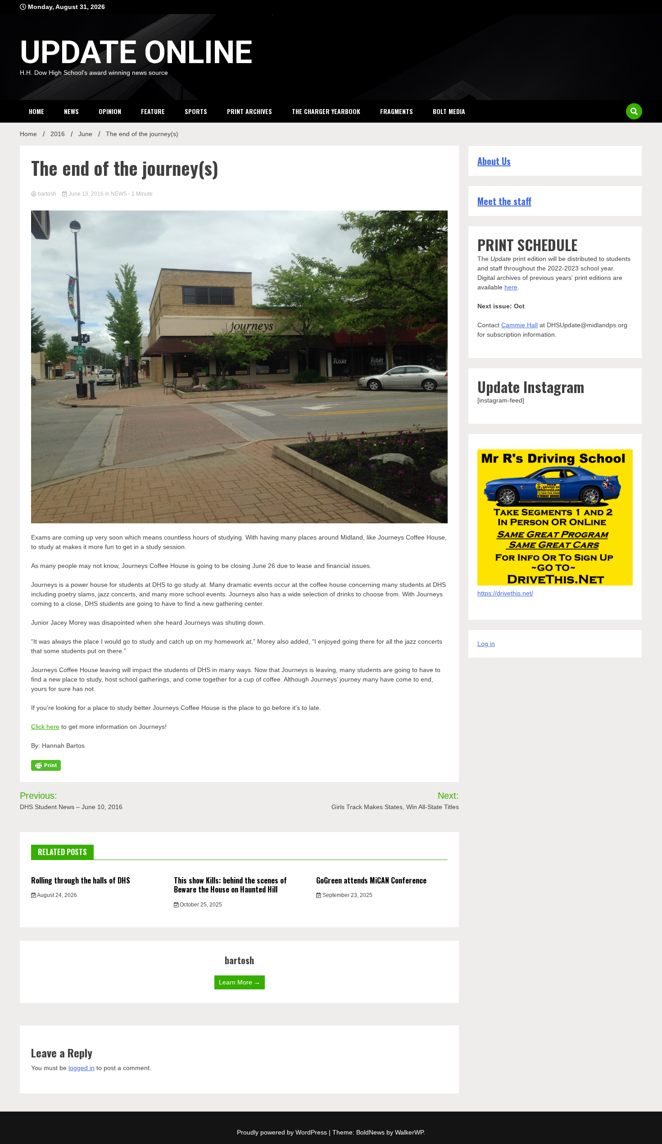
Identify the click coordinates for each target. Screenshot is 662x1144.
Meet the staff (504, 201)
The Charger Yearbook (326, 111)
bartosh (47, 194)
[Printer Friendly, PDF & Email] (46, 764)
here (510, 287)
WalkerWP (409, 1132)
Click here (45, 726)
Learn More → (239, 982)
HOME (36, 111)
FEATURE (153, 111)
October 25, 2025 (200, 904)
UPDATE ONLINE (136, 52)
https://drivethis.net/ (505, 593)
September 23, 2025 (346, 895)
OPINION (110, 111)
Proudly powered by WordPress (283, 1132)
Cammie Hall (519, 325)
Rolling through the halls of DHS (80, 880)
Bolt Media (449, 111)
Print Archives (249, 111)
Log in (486, 643)
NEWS (71, 111)
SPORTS (196, 111)
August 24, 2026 (56, 895)
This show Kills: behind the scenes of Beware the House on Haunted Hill (230, 885)
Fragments (396, 111)
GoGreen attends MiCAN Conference (371, 880)
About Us (494, 161)
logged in (81, 1067)
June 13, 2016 (86, 194)
